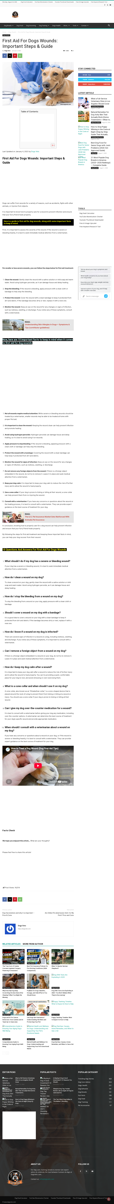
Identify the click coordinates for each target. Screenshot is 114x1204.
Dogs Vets (7, 50)
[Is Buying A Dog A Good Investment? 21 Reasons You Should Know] (45, 1083)
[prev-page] (3, 1053)
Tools (74, 26)
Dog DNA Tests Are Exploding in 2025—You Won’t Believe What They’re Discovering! (62, 993)
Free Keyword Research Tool (99, 2)
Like (108, 75)
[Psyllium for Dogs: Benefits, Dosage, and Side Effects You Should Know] (38, 981)
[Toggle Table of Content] (51, 145)
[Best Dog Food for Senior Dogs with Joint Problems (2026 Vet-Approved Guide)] (83, 150)
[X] (107, 4)
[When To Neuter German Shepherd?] (63, 956)
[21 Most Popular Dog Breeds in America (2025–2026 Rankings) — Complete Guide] (83, 161)
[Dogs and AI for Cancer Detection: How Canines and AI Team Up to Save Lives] (13, 1008)
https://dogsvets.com (24, 929)
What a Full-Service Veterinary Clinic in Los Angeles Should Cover (100, 101)
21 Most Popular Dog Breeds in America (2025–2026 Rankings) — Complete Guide (55, 1147)
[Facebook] (105, 4)
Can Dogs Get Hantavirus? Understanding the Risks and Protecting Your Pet (36, 1020)
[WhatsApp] (20, 55)
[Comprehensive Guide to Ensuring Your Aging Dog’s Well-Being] (13, 1032)
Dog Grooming (31, 26)
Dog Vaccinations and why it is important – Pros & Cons (18, 914)
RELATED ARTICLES (11, 944)
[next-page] (7, 1053)
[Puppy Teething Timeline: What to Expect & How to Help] (63, 1008)
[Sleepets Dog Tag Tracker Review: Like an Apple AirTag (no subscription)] (45, 1096)
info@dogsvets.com (47, 1179)
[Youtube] (110, 4)
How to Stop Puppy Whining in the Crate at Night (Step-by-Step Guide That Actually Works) (55, 1132)
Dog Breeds (8, 26)
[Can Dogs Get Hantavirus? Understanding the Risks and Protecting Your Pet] (38, 1008)
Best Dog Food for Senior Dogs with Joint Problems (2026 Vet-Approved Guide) (54, 1140)
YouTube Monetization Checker (44, 2)
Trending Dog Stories (97, 106)
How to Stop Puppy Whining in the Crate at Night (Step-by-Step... (24, 1101)
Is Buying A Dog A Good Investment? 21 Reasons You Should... (62, 1080)
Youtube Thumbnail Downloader (64, 2)
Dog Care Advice (96, 122)
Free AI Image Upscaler (82, 2)
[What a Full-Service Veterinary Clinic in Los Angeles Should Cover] (83, 102)
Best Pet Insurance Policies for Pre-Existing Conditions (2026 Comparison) (37, 968)
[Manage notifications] (109, 1199)
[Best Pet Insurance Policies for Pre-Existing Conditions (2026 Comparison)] (38, 956)
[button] (109, 26)
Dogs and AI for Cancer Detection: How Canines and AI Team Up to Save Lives (12, 1020)
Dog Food (20, 26)
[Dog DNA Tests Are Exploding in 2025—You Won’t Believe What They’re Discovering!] (63, 981)
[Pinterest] (15, 55)
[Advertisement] (71, 14)
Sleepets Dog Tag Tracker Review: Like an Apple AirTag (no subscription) (63, 1091)
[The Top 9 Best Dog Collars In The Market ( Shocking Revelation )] (45, 1106)
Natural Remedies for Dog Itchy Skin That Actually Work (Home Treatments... (25, 1091)
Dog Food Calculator (27, 2)
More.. (66, 26)
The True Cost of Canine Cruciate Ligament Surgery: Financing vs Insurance (11, 968)
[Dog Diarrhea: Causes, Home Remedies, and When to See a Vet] (63, 1032)
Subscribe (107, 84)
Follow (107, 79)
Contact (84, 26)
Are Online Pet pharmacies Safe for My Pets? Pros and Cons (59, 914)
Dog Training (43, 26)
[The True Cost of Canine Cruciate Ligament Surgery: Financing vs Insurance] (13, 956)
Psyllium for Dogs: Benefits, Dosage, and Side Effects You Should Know (37, 993)
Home (4, 32)
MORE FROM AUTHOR (33, 944)
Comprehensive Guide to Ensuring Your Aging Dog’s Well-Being (12, 1044)
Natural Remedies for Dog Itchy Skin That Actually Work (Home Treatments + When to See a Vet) (56, 1123)
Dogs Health (56, 26)
